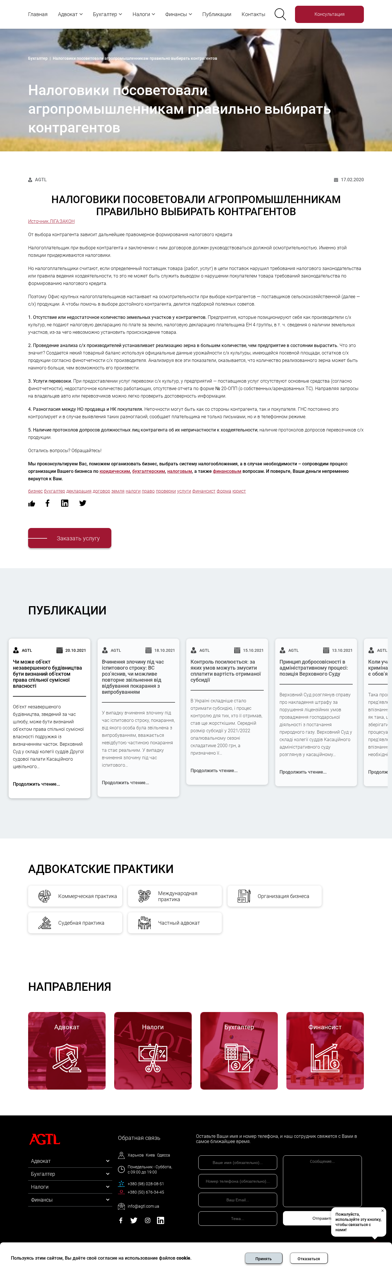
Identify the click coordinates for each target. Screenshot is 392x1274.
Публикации (216, 14)
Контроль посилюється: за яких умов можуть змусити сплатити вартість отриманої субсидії (226, 671)
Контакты (253, 14)
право (148, 491)
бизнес (35, 491)
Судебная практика (81, 923)
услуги (184, 491)
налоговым (179, 471)
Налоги (141, 14)
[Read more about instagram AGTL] (147, 1222)
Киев (150, 1155)
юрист (239, 491)
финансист (204, 491)
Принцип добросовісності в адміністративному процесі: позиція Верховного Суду (314, 668)
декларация (79, 491)
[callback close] (382, 1210)
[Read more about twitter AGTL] (133, 1222)
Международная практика (177, 896)
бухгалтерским (148, 471)
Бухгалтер (105, 14)
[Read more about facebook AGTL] (121, 1222)
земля (118, 491)
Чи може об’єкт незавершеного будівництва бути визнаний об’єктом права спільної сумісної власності (47, 674)
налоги (133, 491)
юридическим (115, 471)
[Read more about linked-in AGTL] (160, 1222)
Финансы (176, 14)
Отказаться (309, 1258)
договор (101, 491)
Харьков (136, 1155)
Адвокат (68, 14)
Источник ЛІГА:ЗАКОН (51, 221)
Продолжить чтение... (36, 784)
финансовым (227, 471)
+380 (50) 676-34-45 (146, 1192)
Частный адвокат (179, 923)
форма (224, 491)
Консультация (330, 14)
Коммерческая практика (87, 896)
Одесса (163, 1155)
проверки (166, 491)
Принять (263, 1258)
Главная (38, 14)
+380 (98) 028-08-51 (146, 1184)
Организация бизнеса (283, 896)
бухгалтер (54, 491)
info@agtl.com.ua (143, 1206)
